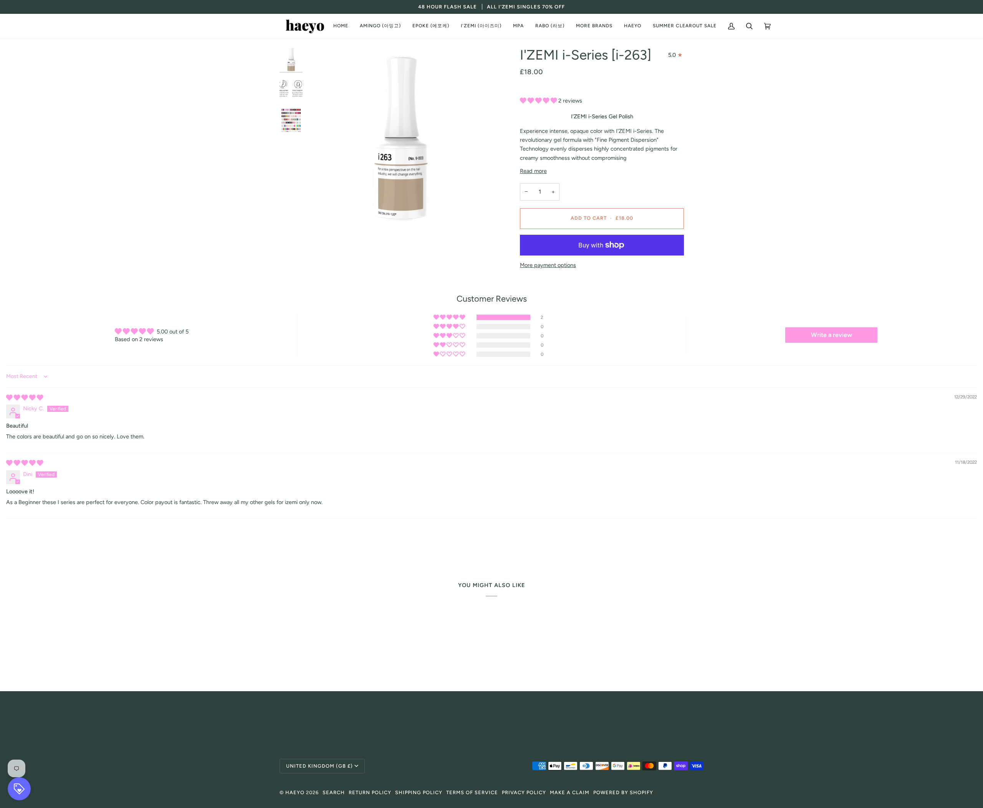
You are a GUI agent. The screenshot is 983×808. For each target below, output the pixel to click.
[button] (380, 26)
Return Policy (370, 792)
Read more (533, 171)
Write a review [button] (831, 334)
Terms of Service (472, 792)
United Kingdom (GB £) (319, 766)
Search (334, 792)
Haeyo (294, 792)
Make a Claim (569, 792)
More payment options (548, 265)
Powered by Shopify (623, 792)
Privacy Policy (524, 792)
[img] (24, 397)
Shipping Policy (418, 792)
